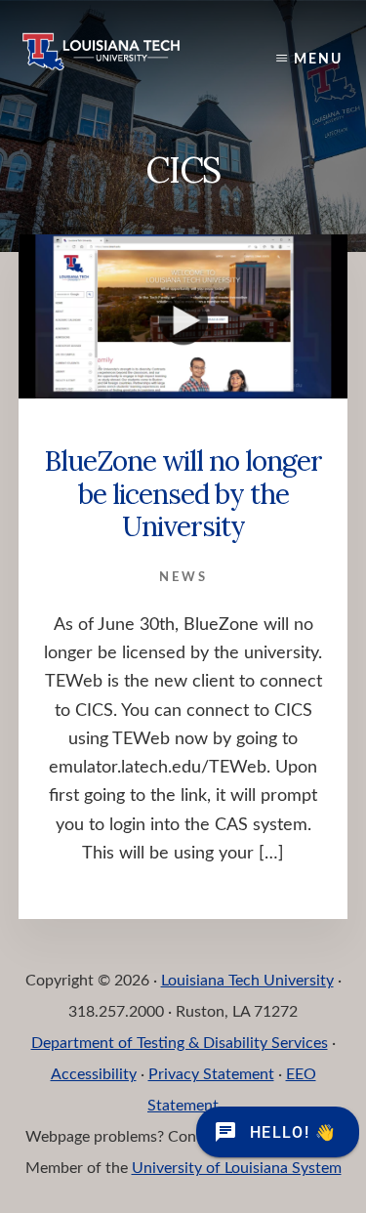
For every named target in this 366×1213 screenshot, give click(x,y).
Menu (318, 59)
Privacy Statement (211, 1074)
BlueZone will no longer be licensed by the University (183, 493)
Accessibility (94, 1074)
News (183, 577)
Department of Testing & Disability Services (179, 1043)
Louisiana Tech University (247, 980)
